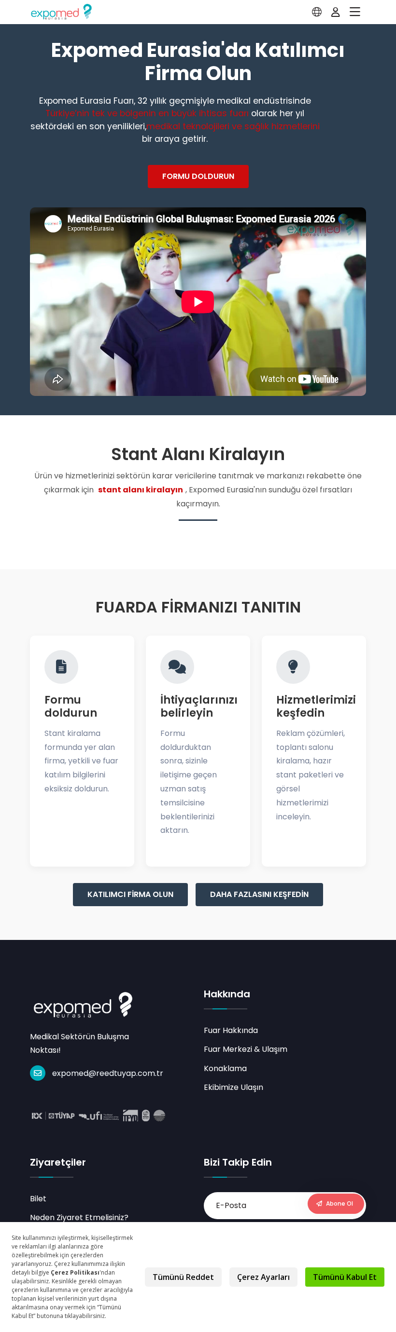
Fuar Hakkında (231, 1030)
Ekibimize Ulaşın (233, 1087)
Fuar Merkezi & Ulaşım (245, 1049)
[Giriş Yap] (335, 12)
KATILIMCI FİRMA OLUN (130, 894)
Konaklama (225, 1068)
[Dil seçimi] (317, 12)
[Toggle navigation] (355, 12)
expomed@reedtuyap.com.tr (107, 1073)
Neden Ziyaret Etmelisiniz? (79, 1217)
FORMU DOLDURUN (198, 176)
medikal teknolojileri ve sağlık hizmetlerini (233, 126)
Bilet (38, 1198)
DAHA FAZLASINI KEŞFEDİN (259, 894)
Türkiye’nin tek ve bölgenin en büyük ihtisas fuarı (147, 113)
